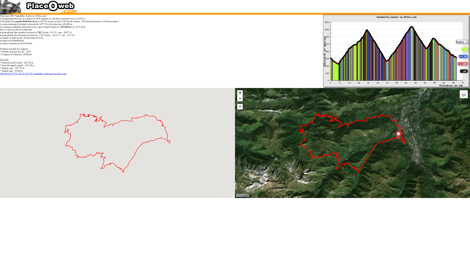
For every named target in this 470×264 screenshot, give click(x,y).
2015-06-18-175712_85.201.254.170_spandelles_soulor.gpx (26, 73)
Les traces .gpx (59, 73)
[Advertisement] (346, 5)
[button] (398, 135)
